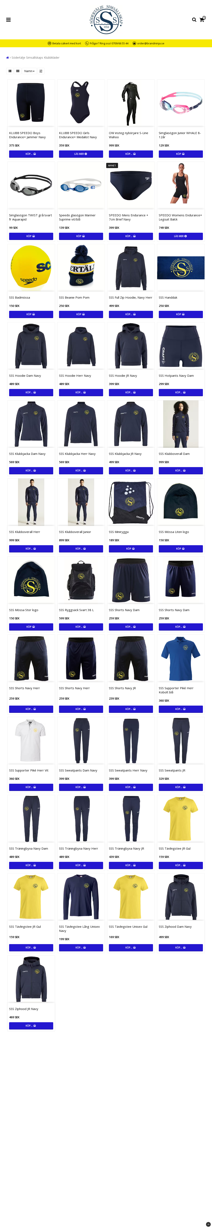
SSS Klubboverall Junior (75, 532)
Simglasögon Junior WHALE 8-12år (180, 135)
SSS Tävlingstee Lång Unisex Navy (79, 928)
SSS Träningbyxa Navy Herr (78, 848)
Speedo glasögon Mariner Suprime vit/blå (77, 217)
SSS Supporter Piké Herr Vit (28, 770)
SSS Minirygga (119, 532)
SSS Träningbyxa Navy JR (126, 848)
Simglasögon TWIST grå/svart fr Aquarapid (30, 217)
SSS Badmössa (19, 297)
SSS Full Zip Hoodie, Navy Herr (130, 297)
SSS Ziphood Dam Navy (175, 926)
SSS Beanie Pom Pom (74, 297)
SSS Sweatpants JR (172, 770)
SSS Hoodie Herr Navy (75, 375)
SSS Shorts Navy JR (122, 688)
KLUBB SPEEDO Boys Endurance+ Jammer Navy (27, 135)
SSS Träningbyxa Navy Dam (28, 848)
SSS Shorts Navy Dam (124, 610)
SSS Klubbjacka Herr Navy (77, 454)
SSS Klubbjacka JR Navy (125, 454)
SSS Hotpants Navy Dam (176, 375)
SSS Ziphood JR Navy (23, 1009)
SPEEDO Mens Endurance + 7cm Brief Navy (128, 217)
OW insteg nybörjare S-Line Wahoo (128, 135)
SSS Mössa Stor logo (23, 610)
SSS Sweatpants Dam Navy (78, 770)
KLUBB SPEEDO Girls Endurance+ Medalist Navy (78, 135)
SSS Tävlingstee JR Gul (174, 848)
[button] (202, 19)
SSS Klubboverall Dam (174, 454)
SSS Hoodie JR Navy (123, 375)
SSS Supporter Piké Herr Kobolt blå (176, 690)
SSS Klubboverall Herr (24, 532)
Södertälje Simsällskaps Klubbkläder (35, 57)
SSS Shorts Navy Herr (24, 688)
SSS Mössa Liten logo (174, 532)
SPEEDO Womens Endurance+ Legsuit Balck (180, 217)
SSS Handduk (168, 297)
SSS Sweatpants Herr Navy (128, 770)
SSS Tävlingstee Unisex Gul (128, 926)
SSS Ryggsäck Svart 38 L (76, 610)
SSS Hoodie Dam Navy (25, 375)
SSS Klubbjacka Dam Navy (27, 454)
